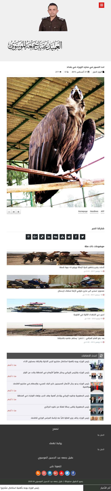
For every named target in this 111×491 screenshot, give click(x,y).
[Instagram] (44, 473)
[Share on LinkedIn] (48, 237)
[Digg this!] (55, 237)
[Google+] (55, 473)
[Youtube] (61, 473)
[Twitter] (67, 473)
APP (102, 211)
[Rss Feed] (38, 473)
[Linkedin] (49, 473)
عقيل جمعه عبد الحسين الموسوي (49, 481)
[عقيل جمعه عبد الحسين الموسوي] (53, 16)
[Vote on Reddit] (69, 237)
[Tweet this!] (82, 237)
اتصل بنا (101, 435)
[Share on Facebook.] (76, 237)
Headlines (94, 211)
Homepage (82, 211)
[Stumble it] (62, 237)
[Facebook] (73, 473)
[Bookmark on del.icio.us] (42, 237)
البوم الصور (97, 72)
